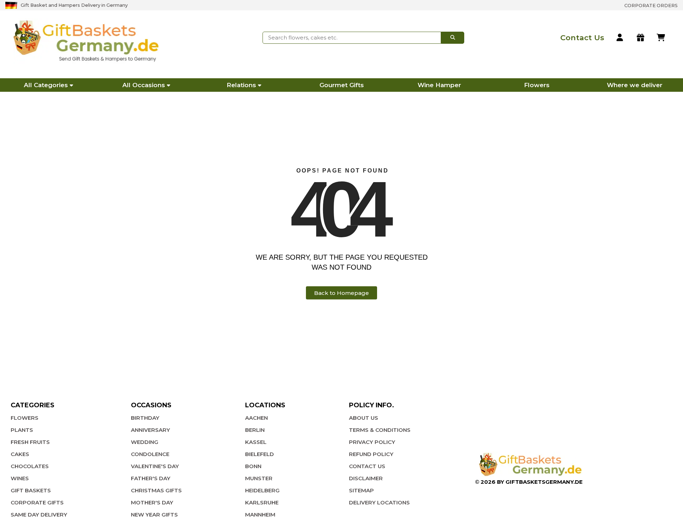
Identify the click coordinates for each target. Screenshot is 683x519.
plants (22, 430)
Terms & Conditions (380, 430)
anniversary (150, 430)
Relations (241, 85)
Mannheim (260, 514)
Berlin (255, 430)
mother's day (152, 502)
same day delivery (39, 514)
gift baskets (31, 490)
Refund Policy (371, 454)
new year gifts (154, 514)
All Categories (46, 85)
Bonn (253, 466)
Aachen (256, 417)
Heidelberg (262, 490)
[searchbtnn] (452, 38)
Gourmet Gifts (341, 85)
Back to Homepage (341, 293)
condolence (150, 454)
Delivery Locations (379, 502)
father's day (150, 478)
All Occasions (143, 85)
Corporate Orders (651, 5)
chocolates (30, 466)
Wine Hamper (439, 85)
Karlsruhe (262, 502)
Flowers (537, 85)
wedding (144, 442)
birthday (145, 417)
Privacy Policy (372, 442)
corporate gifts (37, 502)
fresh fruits (30, 442)
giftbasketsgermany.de (544, 481)
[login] (620, 38)
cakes (20, 454)
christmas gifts (156, 490)
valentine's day (155, 466)
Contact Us (367, 466)
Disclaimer (366, 478)
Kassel (255, 442)
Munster (258, 478)
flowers (24, 417)
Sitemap (361, 490)
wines (20, 478)
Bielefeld (259, 454)
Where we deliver (634, 85)
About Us (363, 417)
